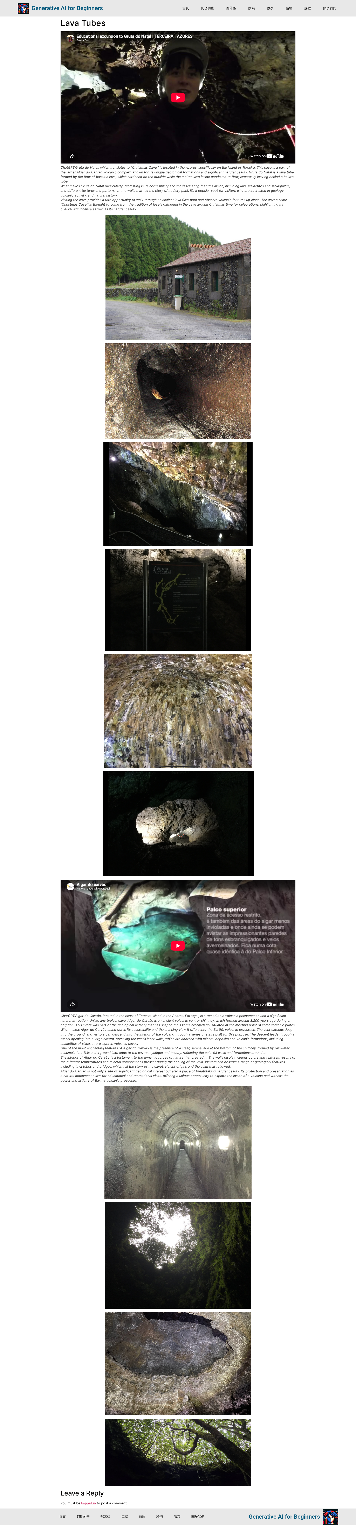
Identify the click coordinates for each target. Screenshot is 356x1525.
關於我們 (329, 8)
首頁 (185, 8)
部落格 (231, 8)
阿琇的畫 (207, 8)
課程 (307, 8)
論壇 (289, 8)
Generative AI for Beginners (67, 8)
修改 (270, 8)
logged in (88, 1503)
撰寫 (251, 8)
